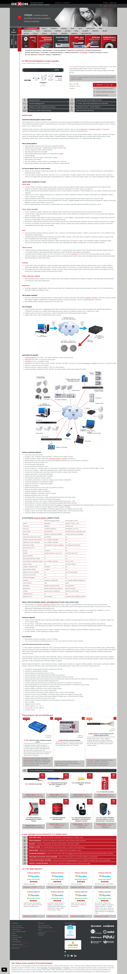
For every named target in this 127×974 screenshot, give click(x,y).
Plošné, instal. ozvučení (34, 63)
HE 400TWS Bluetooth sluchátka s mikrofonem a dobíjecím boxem (81, 819)
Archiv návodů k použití (18, 931)
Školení (13, 933)
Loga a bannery (16, 941)
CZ (115, 6)
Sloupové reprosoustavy (93, 50)
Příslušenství (56, 54)
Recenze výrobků (16, 937)
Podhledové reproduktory (33, 50)
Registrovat (112, 2)
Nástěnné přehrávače (72, 52)
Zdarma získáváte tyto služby (105, 92)
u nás (88, 863)
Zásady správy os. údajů (45, 927)
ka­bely (62, 153)
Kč (110, 5)
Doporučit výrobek (102, 95)
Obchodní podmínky (44, 926)
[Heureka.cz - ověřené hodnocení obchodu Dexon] (70, 938)
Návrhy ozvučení (16, 926)
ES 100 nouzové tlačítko (69, 740)
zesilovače (83, 129)
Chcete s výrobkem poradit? (104, 88)
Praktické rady (15, 929)
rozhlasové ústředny (95, 129)
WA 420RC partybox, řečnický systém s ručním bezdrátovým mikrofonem (105, 819)
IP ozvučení (84, 52)
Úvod (23, 63)
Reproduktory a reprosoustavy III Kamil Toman (33, 819)
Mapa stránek (15, 948)
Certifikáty (14, 939)
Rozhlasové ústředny (56, 52)
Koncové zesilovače (31, 54)
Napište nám (42, 933)
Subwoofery (45, 52)
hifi (45, 531)
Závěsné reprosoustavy (32, 52)
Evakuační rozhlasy (45, 54)
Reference (14, 935)
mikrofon (95, 217)
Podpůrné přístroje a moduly (98, 52)
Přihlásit (105, 2)
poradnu (70, 853)
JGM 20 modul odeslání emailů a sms (37, 741)
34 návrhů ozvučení (105, 792)
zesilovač (87, 363)
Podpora (57, 2)
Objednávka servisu (17, 944)
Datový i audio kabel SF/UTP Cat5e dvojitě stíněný (101, 734)
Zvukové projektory (60, 50)
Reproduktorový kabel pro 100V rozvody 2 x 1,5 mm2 (57, 784)
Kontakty (65, 2)
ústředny (88, 297)
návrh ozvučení (71, 860)
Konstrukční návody (17, 927)
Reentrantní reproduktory (76, 50)
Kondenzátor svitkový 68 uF (81, 783)
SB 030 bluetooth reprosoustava (57, 818)
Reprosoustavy (47, 50)
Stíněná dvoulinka (33, 784)
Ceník (39, 929)
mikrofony (106, 129)
